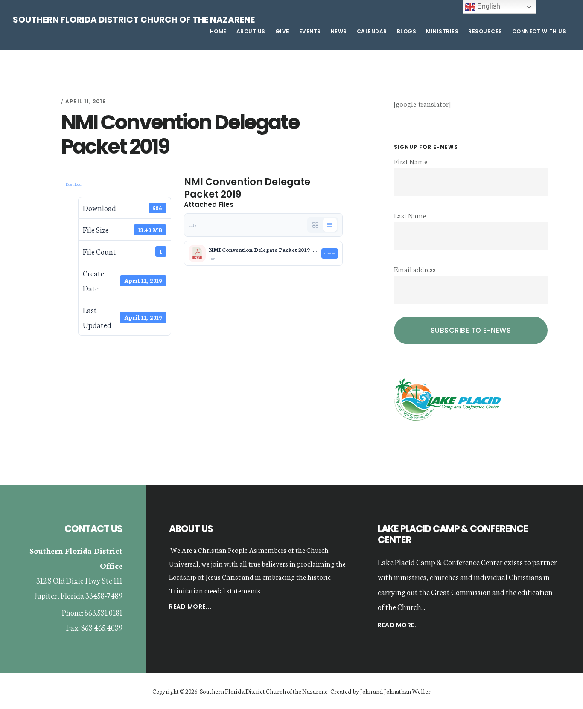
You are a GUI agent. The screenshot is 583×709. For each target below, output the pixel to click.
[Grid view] (315, 225)
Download (74, 184)
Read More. (397, 625)
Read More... (190, 607)
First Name (410, 161)
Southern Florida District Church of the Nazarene (134, 20)
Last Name (410, 215)
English (487, 6)
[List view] (330, 225)
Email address (415, 269)
